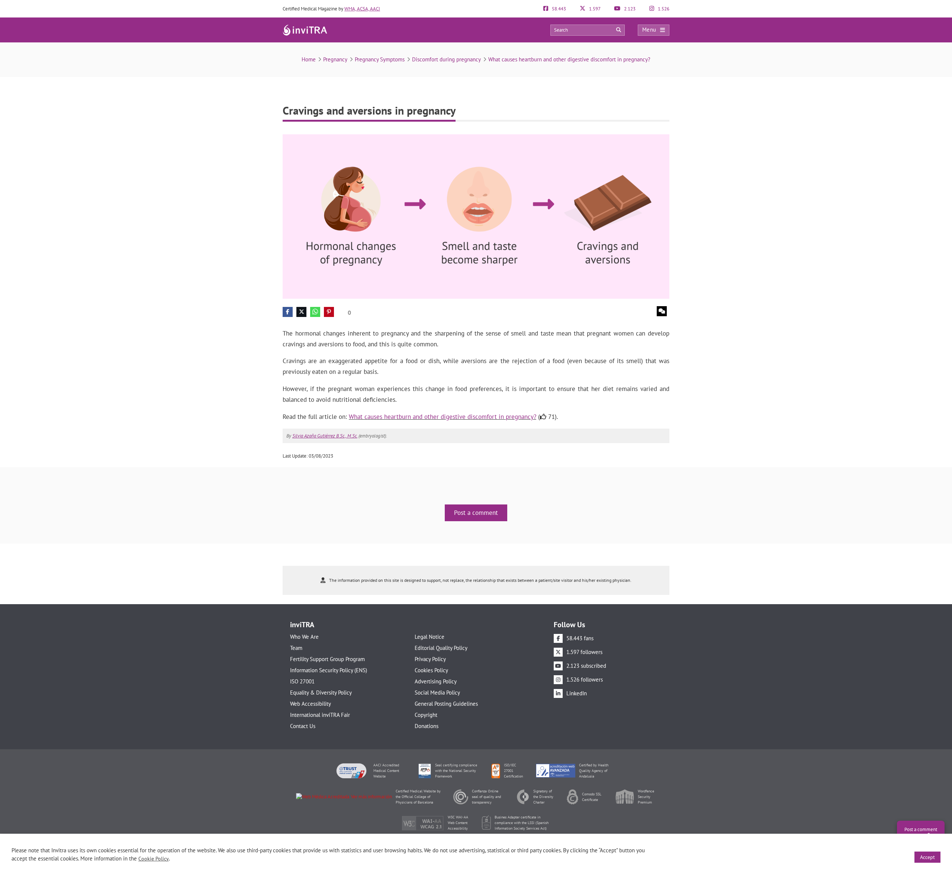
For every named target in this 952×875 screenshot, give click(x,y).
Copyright (426, 715)
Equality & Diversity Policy (321, 692)
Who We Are (304, 637)
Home (309, 59)
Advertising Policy (436, 681)
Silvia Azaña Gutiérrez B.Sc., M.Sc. (324, 436)
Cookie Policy (153, 858)
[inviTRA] (305, 29)
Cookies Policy (431, 670)
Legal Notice (429, 637)
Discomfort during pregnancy (446, 59)
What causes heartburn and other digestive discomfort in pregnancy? (569, 59)
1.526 (663, 9)
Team (296, 648)
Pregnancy (335, 59)
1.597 (594, 9)
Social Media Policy (437, 692)
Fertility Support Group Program (327, 659)
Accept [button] (927, 857)
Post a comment (476, 513)
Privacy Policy (430, 659)
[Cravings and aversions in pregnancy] (476, 216)
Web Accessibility (310, 703)
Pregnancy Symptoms (380, 59)
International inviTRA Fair (320, 715)
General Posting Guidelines (446, 703)
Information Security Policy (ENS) (328, 670)
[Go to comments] (662, 311)
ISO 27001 (302, 681)
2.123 (629, 9)
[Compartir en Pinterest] (329, 312)
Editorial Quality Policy (441, 648)
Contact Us (302, 726)
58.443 (558, 9)
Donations (426, 726)
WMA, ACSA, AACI (362, 9)
